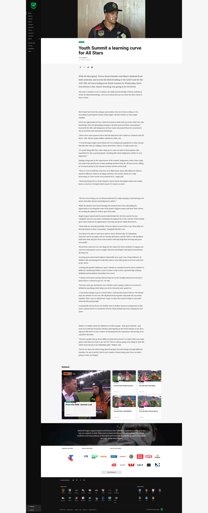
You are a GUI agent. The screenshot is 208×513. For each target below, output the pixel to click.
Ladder (30, 24)
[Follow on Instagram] (84, 480)
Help (80, 509)
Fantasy (31, 33)
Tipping (30, 36)
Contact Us (85, 509)
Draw (30, 21)
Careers (76, 509)
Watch (30, 16)
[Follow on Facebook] (77, 480)
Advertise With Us (92, 509)
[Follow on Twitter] (80, 480)
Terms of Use (63, 509)
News (30, 13)
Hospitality (31, 48)
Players (31, 27)
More (30, 38)
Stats (30, 30)
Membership (31, 43)
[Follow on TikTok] (73, 480)
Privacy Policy (70, 509)
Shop (29, 51)
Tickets (30, 46)
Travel (30, 19)
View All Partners (111, 472)
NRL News (81, 42)
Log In (32, 510)
